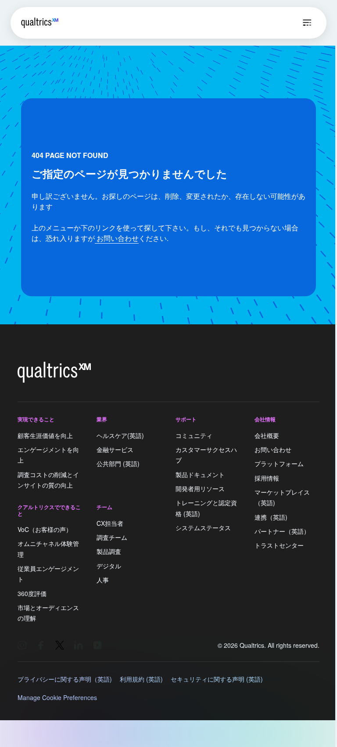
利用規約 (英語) (141, 679)
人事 (103, 579)
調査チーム (112, 537)
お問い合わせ (117, 238)
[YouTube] (97, 645)
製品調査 (109, 551)
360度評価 (32, 593)
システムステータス (203, 527)
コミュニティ (194, 435)
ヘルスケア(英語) (120, 435)
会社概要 (267, 435)
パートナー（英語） (282, 531)
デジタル (109, 565)
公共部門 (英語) (118, 464)
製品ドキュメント (200, 474)
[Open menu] (307, 23)
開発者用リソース (200, 488)
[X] (59, 645)
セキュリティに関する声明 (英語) (217, 679)
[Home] (39, 23)
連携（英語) (271, 517)
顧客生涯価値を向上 (45, 435)
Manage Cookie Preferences (57, 697)
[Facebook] (40, 645)
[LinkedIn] (78, 645)
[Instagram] (22, 645)
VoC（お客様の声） (45, 529)
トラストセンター (279, 545)
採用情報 (267, 478)
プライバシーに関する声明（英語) (65, 679)
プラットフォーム (279, 464)
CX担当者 (110, 523)
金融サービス (115, 449)
